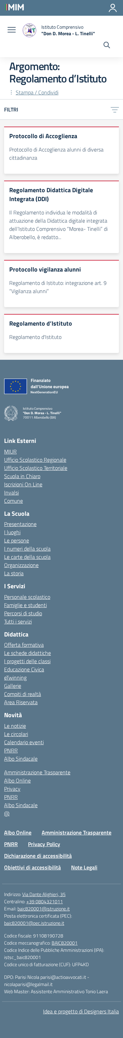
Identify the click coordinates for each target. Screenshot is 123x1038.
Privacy (12, 789)
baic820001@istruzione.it (43, 908)
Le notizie (15, 726)
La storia (14, 573)
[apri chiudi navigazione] (12, 30)
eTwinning (15, 677)
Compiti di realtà (22, 694)
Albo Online (17, 780)
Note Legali (84, 867)
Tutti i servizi (18, 621)
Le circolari (16, 734)
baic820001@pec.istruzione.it (34, 923)
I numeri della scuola (27, 548)
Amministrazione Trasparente (37, 772)
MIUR (10, 451)
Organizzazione (21, 565)
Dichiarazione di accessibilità (38, 856)
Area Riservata (21, 702)
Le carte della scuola (27, 557)
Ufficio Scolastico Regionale (35, 460)
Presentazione (20, 524)
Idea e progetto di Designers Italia (81, 1011)
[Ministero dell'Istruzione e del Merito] (14, 6)
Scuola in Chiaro (22, 476)
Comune (13, 501)
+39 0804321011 (44, 901)
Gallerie (12, 686)
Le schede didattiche (27, 653)
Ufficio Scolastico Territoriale (35, 468)
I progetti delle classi (27, 661)
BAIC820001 (65, 942)
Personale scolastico (27, 597)
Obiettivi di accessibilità (32, 867)
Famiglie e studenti (25, 605)
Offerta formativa (24, 645)
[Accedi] (113, 7)
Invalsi (11, 492)
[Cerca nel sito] (106, 45)
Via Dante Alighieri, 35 (44, 894)
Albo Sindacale (21, 758)
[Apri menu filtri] (115, 109)
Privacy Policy (44, 844)
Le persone (16, 540)
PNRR (11, 750)
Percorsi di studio (23, 613)
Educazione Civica (24, 669)
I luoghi (12, 532)
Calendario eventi (24, 742)
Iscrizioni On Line (23, 484)
